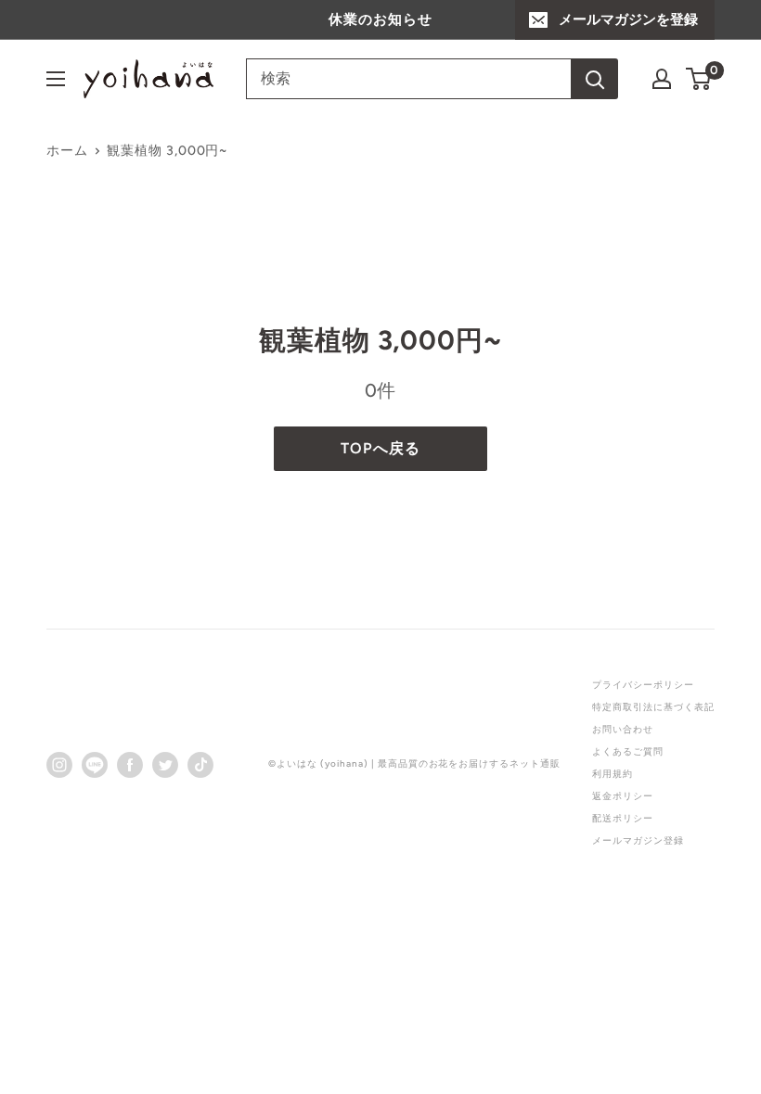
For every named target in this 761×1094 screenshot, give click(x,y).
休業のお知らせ (380, 19)
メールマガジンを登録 (628, 19)
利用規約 (612, 774)
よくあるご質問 (628, 751)
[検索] (595, 78)
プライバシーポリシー (643, 685)
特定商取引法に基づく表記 (653, 707)
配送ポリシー (622, 818)
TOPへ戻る (380, 448)
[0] (699, 79)
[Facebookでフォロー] (130, 764)
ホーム (67, 151)
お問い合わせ (622, 729)
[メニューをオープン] (55, 78)
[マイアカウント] (661, 79)
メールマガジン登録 (638, 840)
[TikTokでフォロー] (200, 764)
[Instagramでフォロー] (59, 764)
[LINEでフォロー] (95, 764)
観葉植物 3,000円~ (167, 151)
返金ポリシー (622, 796)
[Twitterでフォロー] (165, 764)
